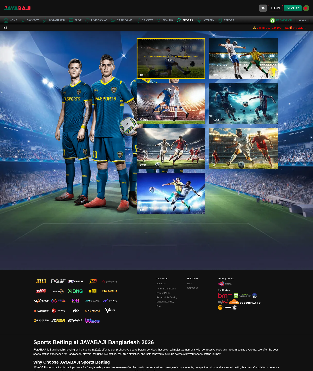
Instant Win (57, 20)
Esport (229, 20)
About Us (161, 283)
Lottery (208, 20)
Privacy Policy (163, 293)
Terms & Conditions (166, 288)
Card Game (124, 20)
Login (275, 8)
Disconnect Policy (165, 301)
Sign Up (293, 8)
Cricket (147, 20)
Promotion (284, 20)
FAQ (189, 283)
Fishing (168, 20)
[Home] (17, 8)
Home (13, 20)
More (302, 20)
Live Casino (99, 20)
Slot (78, 20)
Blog (158, 306)
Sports (188, 20)
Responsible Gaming (166, 297)
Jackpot (33, 20)
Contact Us (192, 288)
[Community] (263, 8)
